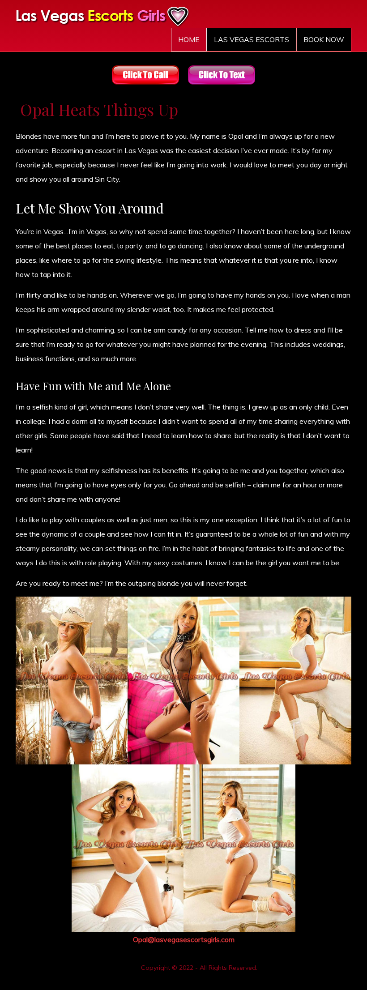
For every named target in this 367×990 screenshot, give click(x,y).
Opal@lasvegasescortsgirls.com (184, 939)
